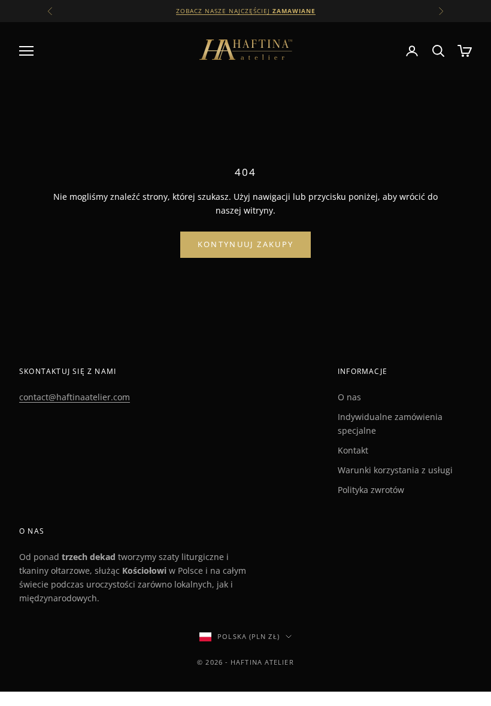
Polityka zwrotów (371, 489)
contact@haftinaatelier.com (74, 397)
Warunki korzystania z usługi (395, 470)
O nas (349, 397)
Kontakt (353, 450)
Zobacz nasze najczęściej (246, 11)
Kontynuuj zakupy (245, 244)
